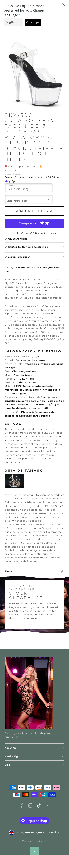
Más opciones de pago (35, 232)
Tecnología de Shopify (34, 841)
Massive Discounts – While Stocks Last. (33, 603)
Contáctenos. (13, 462)
